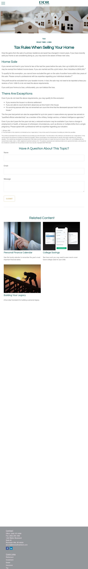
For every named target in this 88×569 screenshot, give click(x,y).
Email (6, 165)
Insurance (9, 565)
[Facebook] (7, 548)
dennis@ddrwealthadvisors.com (17, 545)
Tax (7, 568)
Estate (8, 562)
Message (7, 179)
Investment (9, 560)
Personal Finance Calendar (18, 252)
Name (6, 152)
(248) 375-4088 (16, 533)
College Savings (51, 252)
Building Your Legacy (15, 295)
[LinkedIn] (11, 548)
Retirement (9, 557)
